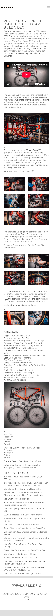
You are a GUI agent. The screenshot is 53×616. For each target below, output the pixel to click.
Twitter (7, 441)
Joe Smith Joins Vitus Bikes (16, 498)
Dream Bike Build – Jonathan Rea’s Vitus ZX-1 (24, 550)
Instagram (8, 439)
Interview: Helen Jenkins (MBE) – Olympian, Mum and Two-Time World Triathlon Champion (26, 484)
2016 (39, 593)
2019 (27, 599)
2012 (12, 593)
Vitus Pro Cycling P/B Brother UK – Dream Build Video (25, 509)
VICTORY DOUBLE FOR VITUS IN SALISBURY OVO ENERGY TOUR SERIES (24, 568)
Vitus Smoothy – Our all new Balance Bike (23, 489)
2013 (18, 593)
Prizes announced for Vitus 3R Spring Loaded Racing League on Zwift (25, 503)
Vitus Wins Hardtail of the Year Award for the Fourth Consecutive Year (24, 562)
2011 (5, 593)
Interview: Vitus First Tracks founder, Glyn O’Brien (23, 477)
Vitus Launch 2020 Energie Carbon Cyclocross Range (25, 533)
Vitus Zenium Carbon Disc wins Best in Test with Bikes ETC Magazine (26, 539)
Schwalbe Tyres (28, 305)
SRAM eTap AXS (26, 171)
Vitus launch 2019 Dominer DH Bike (20, 554)
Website (7, 444)
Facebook (8, 436)
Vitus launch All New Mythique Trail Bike (22, 524)
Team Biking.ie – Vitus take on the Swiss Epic (24, 528)
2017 (46, 593)
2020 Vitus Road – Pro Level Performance (23, 514)
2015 (32, 593)
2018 (26, 596)
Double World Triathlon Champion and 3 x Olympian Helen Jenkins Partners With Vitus (24, 493)
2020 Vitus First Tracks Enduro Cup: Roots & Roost (24, 519)
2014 (25, 593)
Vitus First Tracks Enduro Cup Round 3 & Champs (23, 545)
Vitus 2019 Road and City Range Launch (22, 573)
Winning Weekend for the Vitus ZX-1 (20, 557)
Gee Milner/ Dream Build (30, 461)
